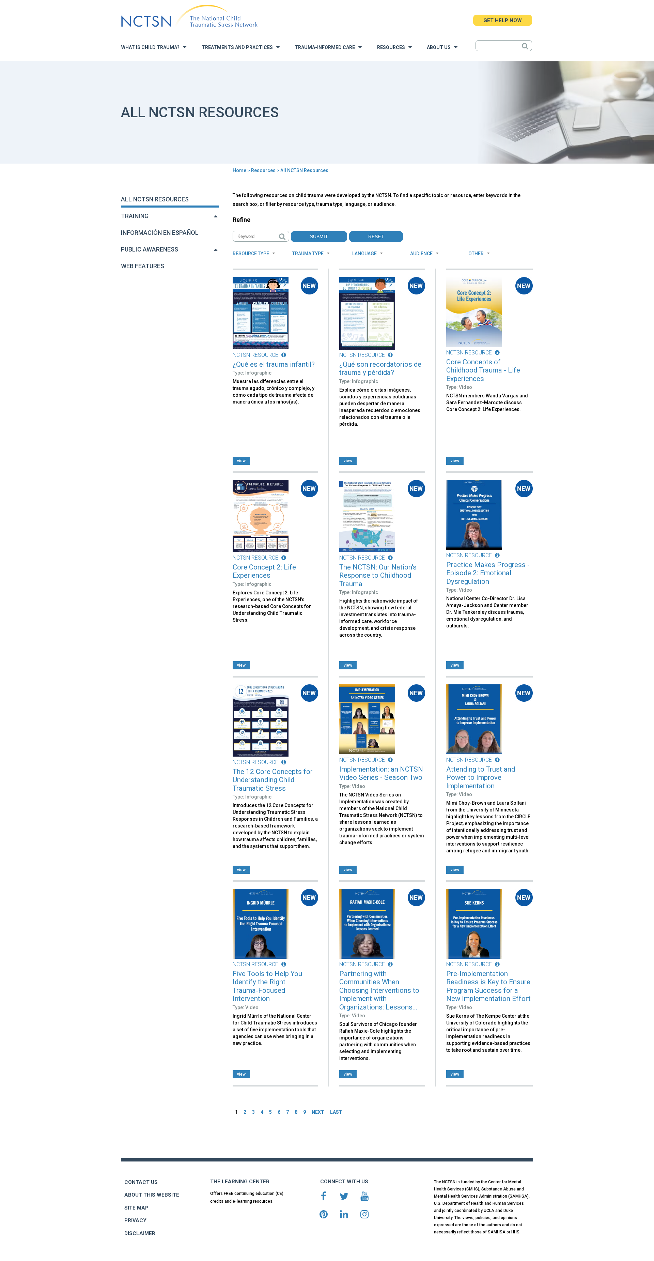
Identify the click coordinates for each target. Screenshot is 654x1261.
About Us (440, 47)
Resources (392, 47)
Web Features (142, 266)
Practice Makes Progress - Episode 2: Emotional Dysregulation (488, 573)
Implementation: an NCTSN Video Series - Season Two (381, 773)
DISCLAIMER (139, 1233)
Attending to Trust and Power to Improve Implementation (480, 777)
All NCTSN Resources (155, 199)
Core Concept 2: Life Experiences (264, 571)
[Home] (189, 16)
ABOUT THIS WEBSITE (151, 1195)
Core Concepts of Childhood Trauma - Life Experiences (483, 370)
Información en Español (160, 232)
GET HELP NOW (502, 20)
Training (135, 215)
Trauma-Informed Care (326, 47)
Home (239, 170)
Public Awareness (149, 249)
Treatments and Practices (239, 47)
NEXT (318, 1112)
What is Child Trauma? (152, 47)
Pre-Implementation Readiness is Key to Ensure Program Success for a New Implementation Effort (488, 986)
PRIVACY (135, 1220)
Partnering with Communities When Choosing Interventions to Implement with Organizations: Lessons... (379, 990)
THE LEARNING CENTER (239, 1182)
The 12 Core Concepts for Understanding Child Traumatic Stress (273, 780)
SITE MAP (136, 1208)
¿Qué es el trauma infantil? (274, 364)
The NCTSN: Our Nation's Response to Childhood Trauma (378, 575)
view (241, 460)
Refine (241, 219)
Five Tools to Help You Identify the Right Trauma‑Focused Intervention (267, 986)
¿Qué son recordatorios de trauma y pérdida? (380, 368)
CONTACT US (141, 1182)
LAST (336, 1112)
